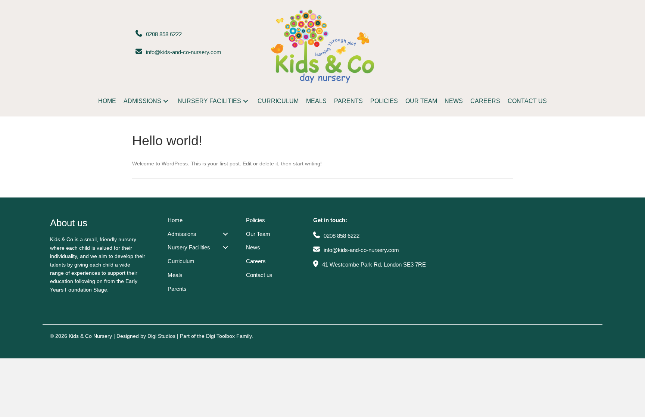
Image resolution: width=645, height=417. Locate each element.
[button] (165, 101)
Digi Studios (161, 336)
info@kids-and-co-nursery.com (183, 52)
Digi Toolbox (220, 336)
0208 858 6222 (164, 34)
